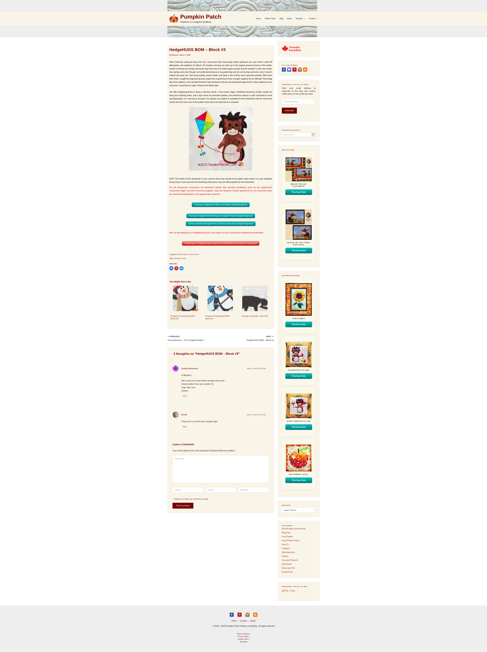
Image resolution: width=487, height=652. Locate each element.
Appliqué (177, 258)
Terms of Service (243, 634)
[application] (304, 18)
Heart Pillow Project (291, 540)
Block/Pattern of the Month (188, 254)
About (289, 18)
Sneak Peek (287, 572)
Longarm (286, 548)
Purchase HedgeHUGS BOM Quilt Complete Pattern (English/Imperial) (221, 216)
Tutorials (299, 18)
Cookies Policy (243, 639)
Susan (184, 415)
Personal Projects (290, 560)
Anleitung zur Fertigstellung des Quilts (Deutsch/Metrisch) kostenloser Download (221, 243)
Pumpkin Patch (200, 16)
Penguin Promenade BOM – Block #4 (218, 317)
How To (285, 544)
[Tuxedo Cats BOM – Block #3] (255, 298)
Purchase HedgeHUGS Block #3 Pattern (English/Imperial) (220, 205)
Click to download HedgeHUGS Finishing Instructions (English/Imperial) (220, 224)
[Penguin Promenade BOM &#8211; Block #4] (220, 298)
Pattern (285, 556)
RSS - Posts (289, 591)
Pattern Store (270, 18)
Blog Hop (286, 533)
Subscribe (289, 110)
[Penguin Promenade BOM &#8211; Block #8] (185, 298)
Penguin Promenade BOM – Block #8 (183, 317)
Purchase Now (299, 192)
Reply (185, 396)
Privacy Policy (243, 636)
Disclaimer (243, 642)
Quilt (184, 258)
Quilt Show (287, 564)
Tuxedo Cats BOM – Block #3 (255, 316)
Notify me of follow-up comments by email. (192, 499)
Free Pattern (287, 536)
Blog (281, 18)
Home (258, 18)
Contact (312, 18)
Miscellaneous (288, 552)
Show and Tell (288, 568)
